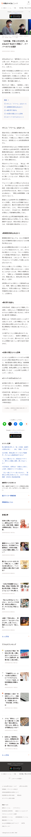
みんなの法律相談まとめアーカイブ (10, 823)
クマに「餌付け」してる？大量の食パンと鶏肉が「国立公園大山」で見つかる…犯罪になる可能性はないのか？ (12, 722)
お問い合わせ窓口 (23, 786)
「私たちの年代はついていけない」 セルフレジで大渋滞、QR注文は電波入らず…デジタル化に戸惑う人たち (10, 604)
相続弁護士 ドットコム (7, 817)
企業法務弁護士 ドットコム (21, 817)
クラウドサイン (16, 808)
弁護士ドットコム (7, 8)
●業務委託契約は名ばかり (15, 107)
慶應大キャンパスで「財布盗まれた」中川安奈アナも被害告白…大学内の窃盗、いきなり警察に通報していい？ (10, 547)
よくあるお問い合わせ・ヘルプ (9, 786)
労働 (15, 8)
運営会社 (19, 795)
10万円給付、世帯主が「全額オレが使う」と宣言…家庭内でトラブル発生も (15, 468)
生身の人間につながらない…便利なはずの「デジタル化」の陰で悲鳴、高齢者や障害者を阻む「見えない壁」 (10, 525)
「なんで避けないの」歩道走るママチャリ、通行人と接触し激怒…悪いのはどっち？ (14, 461)
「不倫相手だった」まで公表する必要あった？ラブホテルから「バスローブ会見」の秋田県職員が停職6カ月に (12, 678)
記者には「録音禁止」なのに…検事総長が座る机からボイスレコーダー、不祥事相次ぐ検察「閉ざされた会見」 (12, 741)
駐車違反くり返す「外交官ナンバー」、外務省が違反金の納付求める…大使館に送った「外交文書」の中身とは (12, 699)
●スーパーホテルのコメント (15, 117)
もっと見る (5, 636)
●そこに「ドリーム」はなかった (17, 104)
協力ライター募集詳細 (9, 496)
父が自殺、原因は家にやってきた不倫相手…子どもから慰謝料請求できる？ (14, 454)
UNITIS (23, 823)
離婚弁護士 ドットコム (7, 820)
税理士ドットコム (6, 808)
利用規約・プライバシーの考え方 (10, 789)
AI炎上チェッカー (6, 826)
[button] (26, 424)
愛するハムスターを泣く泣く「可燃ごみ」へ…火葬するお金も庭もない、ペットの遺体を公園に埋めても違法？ (10, 565)
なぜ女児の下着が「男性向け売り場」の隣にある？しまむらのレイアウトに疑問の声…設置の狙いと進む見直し (12, 655)
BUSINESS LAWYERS (7, 811)
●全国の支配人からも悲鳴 (15, 114)
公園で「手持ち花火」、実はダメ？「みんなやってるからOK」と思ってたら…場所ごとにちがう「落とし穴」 (10, 622)
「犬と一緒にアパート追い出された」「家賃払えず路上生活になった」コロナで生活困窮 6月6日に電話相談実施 (15, 475)
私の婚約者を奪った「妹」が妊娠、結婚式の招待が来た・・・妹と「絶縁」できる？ (15, 448)
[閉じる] (29, 12)
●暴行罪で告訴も (12, 110)
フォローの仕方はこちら (15, 13)
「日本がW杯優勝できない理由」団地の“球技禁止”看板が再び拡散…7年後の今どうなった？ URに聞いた (10, 587)
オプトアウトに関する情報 (8, 798)
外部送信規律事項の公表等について (10, 792)
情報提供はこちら (7, 502)
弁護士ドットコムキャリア (21, 811)
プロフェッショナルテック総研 (9, 814)
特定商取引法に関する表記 (8, 795)
